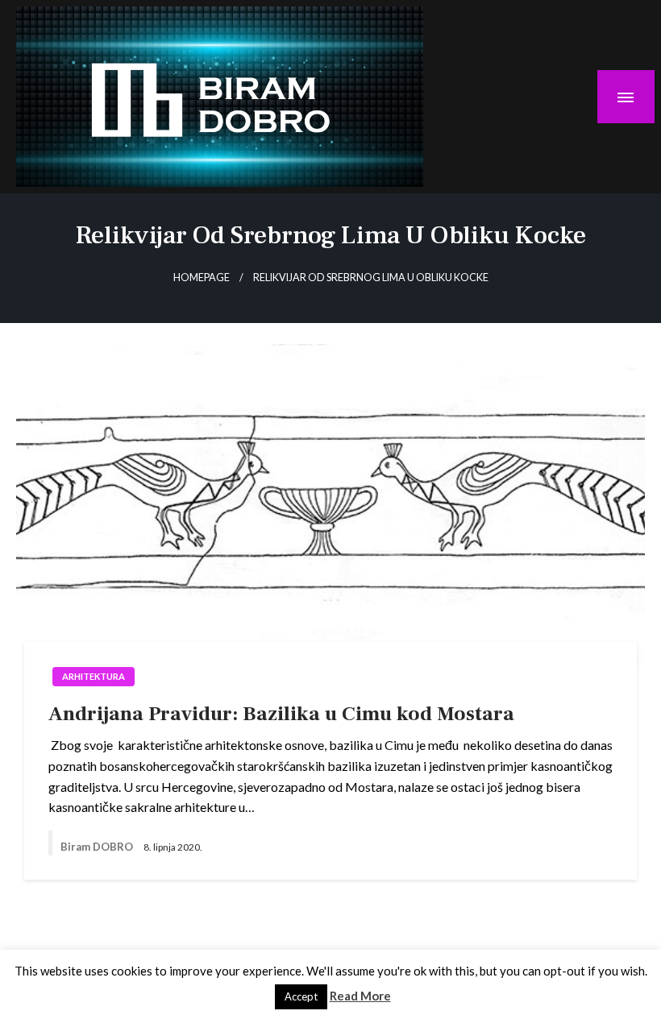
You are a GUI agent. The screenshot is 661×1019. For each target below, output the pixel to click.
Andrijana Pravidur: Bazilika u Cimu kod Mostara (281, 714)
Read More (360, 995)
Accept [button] (301, 996)
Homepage (201, 277)
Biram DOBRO (97, 846)
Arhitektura (93, 676)
